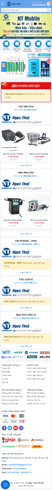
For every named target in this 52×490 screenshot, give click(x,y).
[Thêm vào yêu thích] (6, 139)
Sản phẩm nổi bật (26, 86)
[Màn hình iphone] (26, 118)
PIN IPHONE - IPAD (26, 241)
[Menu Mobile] (2, 3)
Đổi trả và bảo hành (10, 400)
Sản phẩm (6, 372)
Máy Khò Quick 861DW (38, 154)
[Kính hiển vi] (26, 326)
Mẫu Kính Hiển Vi (38, 50)
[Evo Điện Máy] (26, 26)
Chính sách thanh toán (36, 368)
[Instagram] (21, 428)
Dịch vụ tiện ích (33, 400)
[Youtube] (15, 428)
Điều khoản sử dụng (35, 393)
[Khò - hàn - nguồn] (26, 184)
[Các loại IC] (26, 291)
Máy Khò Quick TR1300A (13, 154)
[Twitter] (9, 428)
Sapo (32, 486)
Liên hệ (5, 382)
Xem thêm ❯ (26, 110)
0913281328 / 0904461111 (19, 472)
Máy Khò (6, 49)
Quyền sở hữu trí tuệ (36, 404)
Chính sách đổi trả (35, 375)
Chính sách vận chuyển (37, 372)
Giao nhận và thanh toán (12, 396)
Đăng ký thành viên (10, 404)
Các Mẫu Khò (26, 106)
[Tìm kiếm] (48, 10)
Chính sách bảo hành (36, 379)
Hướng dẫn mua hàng (11, 393)
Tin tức (5, 379)
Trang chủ (6, 368)
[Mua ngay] (26, 139)
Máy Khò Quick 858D (38, 220)
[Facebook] (4, 428)
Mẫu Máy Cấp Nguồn (27, 50)
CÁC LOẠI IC (26, 279)
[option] (26, 26)
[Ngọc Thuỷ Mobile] (26, 355)
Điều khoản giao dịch (36, 396)
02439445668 (19, 468)
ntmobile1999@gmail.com (20, 465)
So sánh (13, 160)
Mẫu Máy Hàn (17, 50)
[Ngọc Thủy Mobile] (13, 4)
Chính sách (6, 375)
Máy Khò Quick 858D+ (13, 220)
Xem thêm (24, 165)
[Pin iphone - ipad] (26, 252)
